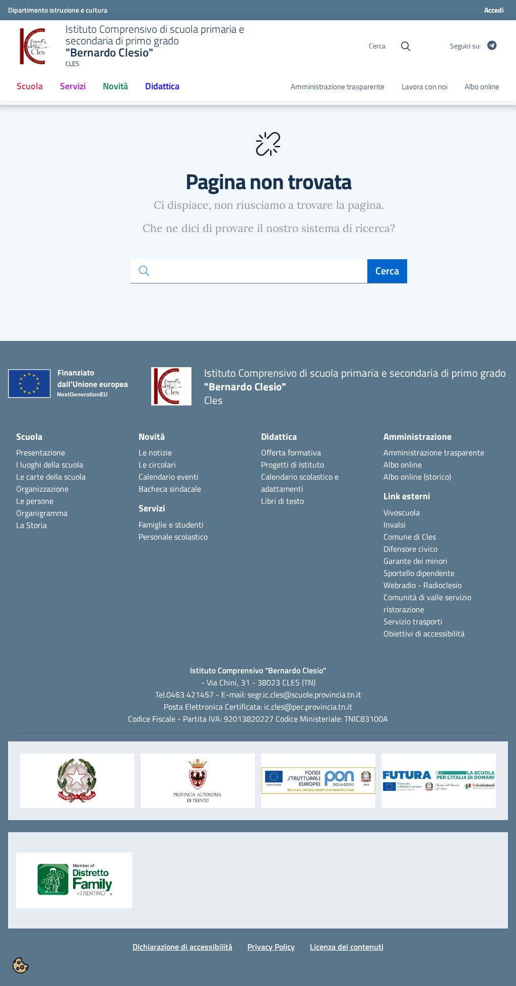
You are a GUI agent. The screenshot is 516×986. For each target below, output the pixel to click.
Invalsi (394, 524)
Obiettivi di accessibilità (424, 633)
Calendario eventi (169, 477)
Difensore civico (410, 549)
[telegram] (492, 46)
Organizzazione (42, 489)
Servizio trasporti (412, 621)
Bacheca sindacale (170, 489)
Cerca (387, 270)
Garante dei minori (415, 561)
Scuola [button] (33, 89)
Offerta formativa (291, 452)
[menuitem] (29, 87)
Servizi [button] (73, 86)
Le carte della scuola (51, 477)
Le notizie (155, 452)
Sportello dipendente (419, 573)
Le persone (34, 501)
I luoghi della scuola (49, 464)
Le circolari (157, 464)
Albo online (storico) (417, 477)
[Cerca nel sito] (406, 46)
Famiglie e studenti (171, 524)
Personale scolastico (173, 537)
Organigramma (42, 513)
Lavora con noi (424, 86)
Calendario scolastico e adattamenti (300, 483)
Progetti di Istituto (292, 464)
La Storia (31, 525)
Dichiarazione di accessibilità (182, 947)
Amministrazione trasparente (337, 86)
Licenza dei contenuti (346, 947)
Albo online (482, 86)
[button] (77, 786)
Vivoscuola (401, 512)
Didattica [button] (162, 86)
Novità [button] (115, 86)
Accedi (494, 10)
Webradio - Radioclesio (422, 585)
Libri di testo (282, 501)
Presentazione (40, 452)
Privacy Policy (271, 947)
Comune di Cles (409, 537)
